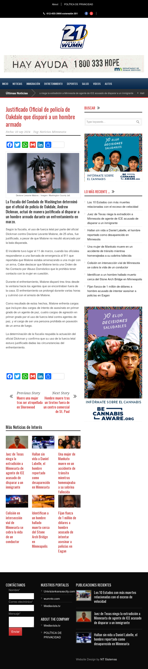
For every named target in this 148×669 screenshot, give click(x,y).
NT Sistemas (108, 659)
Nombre (14, 590)
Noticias (17, 84)
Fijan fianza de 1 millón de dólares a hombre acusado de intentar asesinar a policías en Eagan (67, 531)
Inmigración (33, 84)
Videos (97, 84)
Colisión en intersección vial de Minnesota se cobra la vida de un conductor (14, 527)
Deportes (72, 84)
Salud (85, 84)
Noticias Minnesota (53, 132)
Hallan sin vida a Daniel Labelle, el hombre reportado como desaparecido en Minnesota (41, 470)
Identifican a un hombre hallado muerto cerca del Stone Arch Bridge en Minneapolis (41, 529)
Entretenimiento (53, 84)
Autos (108, 84)
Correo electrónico (21, 602)
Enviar (15, 631)
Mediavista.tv (52, 606)
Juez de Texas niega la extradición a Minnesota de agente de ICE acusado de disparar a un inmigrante (69, 93)
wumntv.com (52, 598)
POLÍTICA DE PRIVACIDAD (78, 4)
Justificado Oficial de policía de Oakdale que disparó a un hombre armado (40, 116)
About (55, 4)
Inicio (5, 84)
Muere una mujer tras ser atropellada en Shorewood (30, 402)
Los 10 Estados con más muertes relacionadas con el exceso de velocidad (115, 597)
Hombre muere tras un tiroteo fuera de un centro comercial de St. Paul (57, 404)
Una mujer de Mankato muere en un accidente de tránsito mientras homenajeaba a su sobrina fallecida (66, 473)
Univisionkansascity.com (59, 591)
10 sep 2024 (22, 132)
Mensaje (15, 613)
